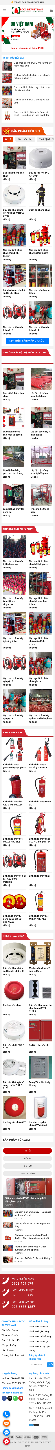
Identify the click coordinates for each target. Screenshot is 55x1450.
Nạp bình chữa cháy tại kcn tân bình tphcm (40, 717)
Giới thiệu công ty (10, 1330)
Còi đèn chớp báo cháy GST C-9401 (38, 1124)
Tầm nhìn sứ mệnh (10, 1335)
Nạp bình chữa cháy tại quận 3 (13, 329)
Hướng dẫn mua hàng (12, 1388)
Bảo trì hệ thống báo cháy (13, 174)
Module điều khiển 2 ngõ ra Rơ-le (39, 970)
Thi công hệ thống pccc (40, 510)
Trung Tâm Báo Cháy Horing (39, 1084)
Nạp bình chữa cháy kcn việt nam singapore (13, 601)
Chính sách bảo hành (39, 1326)
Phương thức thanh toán (13, 1355)
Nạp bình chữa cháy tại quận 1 (39, 329)
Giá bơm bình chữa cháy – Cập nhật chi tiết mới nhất (32, 89)
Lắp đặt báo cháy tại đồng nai (13, 510)
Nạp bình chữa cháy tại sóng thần (13, 640)
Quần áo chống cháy (39, 210)
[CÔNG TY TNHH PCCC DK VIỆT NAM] (27, 10)
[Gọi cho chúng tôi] (15, 1398)
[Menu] (4, 10)
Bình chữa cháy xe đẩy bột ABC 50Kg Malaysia (14, 878)
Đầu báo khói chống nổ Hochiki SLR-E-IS (13, 970)
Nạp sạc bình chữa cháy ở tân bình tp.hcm (12, 253)
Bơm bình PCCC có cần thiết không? (33, 1258)
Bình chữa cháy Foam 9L (40, 803)
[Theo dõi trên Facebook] (4, 1398)
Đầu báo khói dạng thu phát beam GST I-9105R (40, 1008)
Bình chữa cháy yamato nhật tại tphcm (14, 766)
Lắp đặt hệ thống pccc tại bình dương (13, 472)
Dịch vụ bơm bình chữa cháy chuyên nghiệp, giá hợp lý (32, 77)
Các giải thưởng (9, 1345)
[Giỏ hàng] (51, 10)
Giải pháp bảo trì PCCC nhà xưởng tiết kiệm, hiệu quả (33, 64)
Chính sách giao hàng (39, 1331)
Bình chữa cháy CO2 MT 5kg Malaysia (39, 766)
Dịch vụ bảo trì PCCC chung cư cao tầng (32, 101)
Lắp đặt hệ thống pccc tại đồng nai (39, 472)
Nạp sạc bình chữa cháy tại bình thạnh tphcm (38, 601)
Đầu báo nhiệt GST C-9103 (14, 1047)
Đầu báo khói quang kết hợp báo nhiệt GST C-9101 (14, 213)
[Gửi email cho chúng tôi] (9, 1398)
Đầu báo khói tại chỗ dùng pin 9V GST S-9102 (13, 1085)
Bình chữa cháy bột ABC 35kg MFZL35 (13, 803)
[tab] (8, 139)
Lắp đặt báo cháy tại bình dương (41, 433)
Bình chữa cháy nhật (39, 875)
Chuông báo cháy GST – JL (14, 1124)
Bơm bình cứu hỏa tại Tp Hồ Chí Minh (14, 292)
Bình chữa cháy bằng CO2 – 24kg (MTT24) (40, 840)
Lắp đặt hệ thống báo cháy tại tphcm (12, 433)
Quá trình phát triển (11, 1340)
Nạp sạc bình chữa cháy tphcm (38, 680)
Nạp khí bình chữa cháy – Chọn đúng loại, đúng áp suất (30, 1248)
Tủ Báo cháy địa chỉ (39, 1045)
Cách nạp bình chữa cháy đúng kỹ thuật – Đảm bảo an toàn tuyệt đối (31, 114)
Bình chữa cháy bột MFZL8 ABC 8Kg (12, 840)
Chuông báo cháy (12, 1005)
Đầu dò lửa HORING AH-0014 (39, 174)
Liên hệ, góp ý (8, 1350)
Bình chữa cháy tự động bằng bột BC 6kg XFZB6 (12, 919)
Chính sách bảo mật (38, 1341)
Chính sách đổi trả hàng (40, 1336)
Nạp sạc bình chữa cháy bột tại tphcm (38, 251)
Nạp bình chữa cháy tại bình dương (13, 563)
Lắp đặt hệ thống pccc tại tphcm (39, 395)
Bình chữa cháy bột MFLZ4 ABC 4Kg (38, 917)
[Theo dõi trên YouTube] (20, 1398)
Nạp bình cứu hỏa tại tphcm (39, 292)
